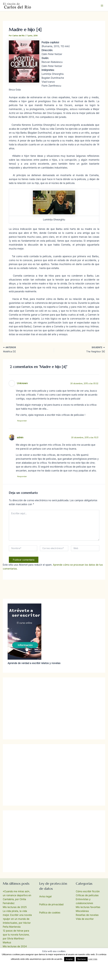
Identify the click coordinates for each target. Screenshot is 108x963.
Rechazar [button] (81, 959)
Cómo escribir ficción (88, 891)
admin (20, 437)
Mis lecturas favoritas (88, 907)
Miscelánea (82, 911)
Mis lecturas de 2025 (15, 907)
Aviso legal (45, 896)
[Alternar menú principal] (102, 5)
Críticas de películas (87, 895)
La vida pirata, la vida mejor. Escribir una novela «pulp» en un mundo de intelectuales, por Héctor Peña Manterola (17, 919)
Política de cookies (49, 912)
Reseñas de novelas (87, 915)
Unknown (22, 383)
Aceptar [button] (69, 959)
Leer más (92, 959)
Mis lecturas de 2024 (15, 946)
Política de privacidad (51, 904)
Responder (22, 421)
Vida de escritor (85, 919)
